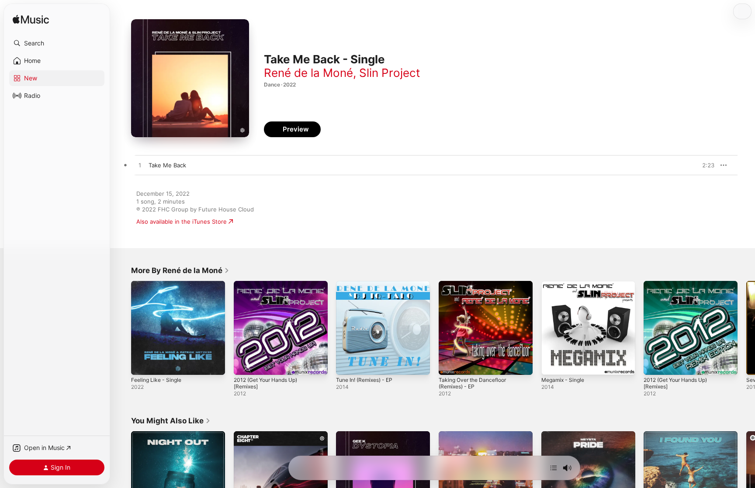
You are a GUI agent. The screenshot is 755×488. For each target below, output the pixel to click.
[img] (31, 20)
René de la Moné (308, 73)
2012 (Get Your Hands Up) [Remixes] (270, 288)
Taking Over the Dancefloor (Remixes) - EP (476, 288)
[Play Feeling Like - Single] (142, 363)
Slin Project (389, 73)
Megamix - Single (565, 284)
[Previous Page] (122, 327)
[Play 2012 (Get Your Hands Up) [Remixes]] (244, 363)
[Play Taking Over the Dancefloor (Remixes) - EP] (449, 363)
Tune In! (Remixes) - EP (368, 284)
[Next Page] (746, 327)
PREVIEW (704, 165)
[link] (180, 270)
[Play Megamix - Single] (552, 363)
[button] (57, 43)
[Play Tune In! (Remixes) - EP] (346, 363)
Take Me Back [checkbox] (167, 165)
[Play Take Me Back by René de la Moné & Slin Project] (140, 166)
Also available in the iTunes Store (181, 221)
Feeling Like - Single (158, 284)
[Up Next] (553, 468)
